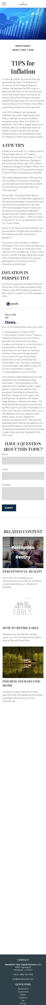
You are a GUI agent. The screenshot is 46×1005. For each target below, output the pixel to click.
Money (23, 1003)
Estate (23, 995)
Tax (23, 1000)
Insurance (23, 998)
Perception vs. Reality (22, 571)
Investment (23, 992)
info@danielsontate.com (23, 979)
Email (5, 469)
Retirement (23, 989)
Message (6, 484)
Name (5, 454)
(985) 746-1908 (26, 974)
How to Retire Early (21, 628)
